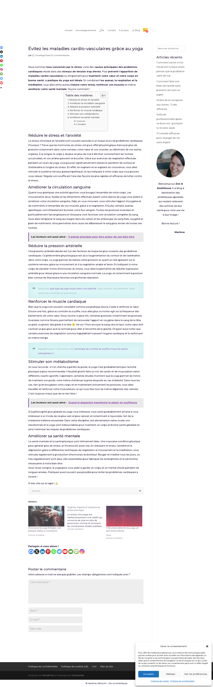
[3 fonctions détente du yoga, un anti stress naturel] (124, 516)
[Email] (70, 551)
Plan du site (106, 666)
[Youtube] (65, 551)
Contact (112, 30)
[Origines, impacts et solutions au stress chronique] (86, 518)
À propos (124, 30)
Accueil (68, 30)
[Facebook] (31, 551)
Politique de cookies (160, 681)
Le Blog (136, 30)
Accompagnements (85, 30)
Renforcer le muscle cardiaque (86, 110)
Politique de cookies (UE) (74, 666)
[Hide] (1, 88)
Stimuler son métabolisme (84, 114)
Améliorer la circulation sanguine (87, 103)
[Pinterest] (48, 551)
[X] (36, 551)
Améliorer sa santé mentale (85, 117)
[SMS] (76, 551)
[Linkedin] (42, 551)
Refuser (170, 674)
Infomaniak (77, 675)
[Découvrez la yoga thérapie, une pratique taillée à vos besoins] (46, 516)
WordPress (48, 675)
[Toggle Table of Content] (101, 95)
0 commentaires (60, 55)
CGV (94, 666)
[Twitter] (59, 551)
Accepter (148, 674)
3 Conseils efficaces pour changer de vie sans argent (168, 138)
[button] (207, 646)
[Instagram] (81, 551)
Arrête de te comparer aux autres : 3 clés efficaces (169, 104)
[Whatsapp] (53, 551)
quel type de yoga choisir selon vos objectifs (73, 288)
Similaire (82, 124)
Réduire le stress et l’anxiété (84, 99)
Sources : (81, 121)
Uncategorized (42, 55)
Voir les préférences (195, 674)
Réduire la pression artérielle (85, 106)
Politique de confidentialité (182, 681)
